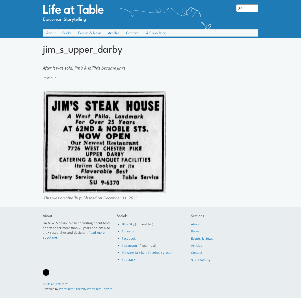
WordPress (66, 289)
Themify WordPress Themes (94, 289)
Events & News (89, 33)
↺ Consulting (155, 33)
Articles (113, 33)
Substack (128, 260)
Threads (128, 231)
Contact (132, 33)
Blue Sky (128, 224)
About (51, 33)
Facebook (129, 238)
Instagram (129, 245)
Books (66, 33)
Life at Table (53, 284)
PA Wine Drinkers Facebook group (147, 252)
